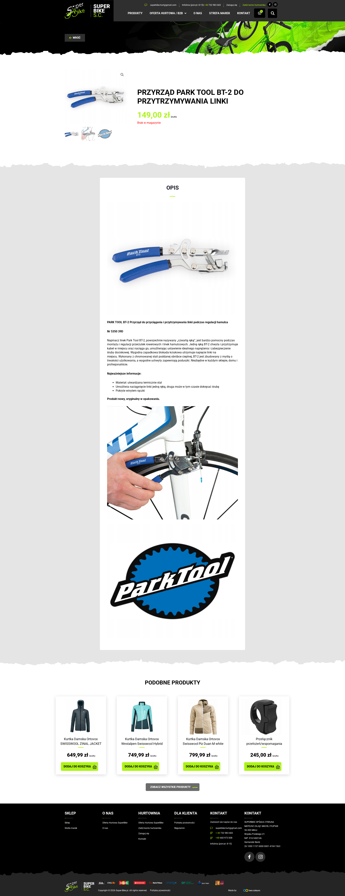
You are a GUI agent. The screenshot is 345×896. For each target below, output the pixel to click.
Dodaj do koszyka (77, 766)
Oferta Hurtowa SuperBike (114, 822)
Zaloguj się (143, 833)
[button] (122, 74)
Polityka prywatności (184, 822)
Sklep (67, 822)
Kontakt (142, 839)
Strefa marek (71, 828)
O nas (105, 828)
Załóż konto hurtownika (149, 828)
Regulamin (179, 828)
